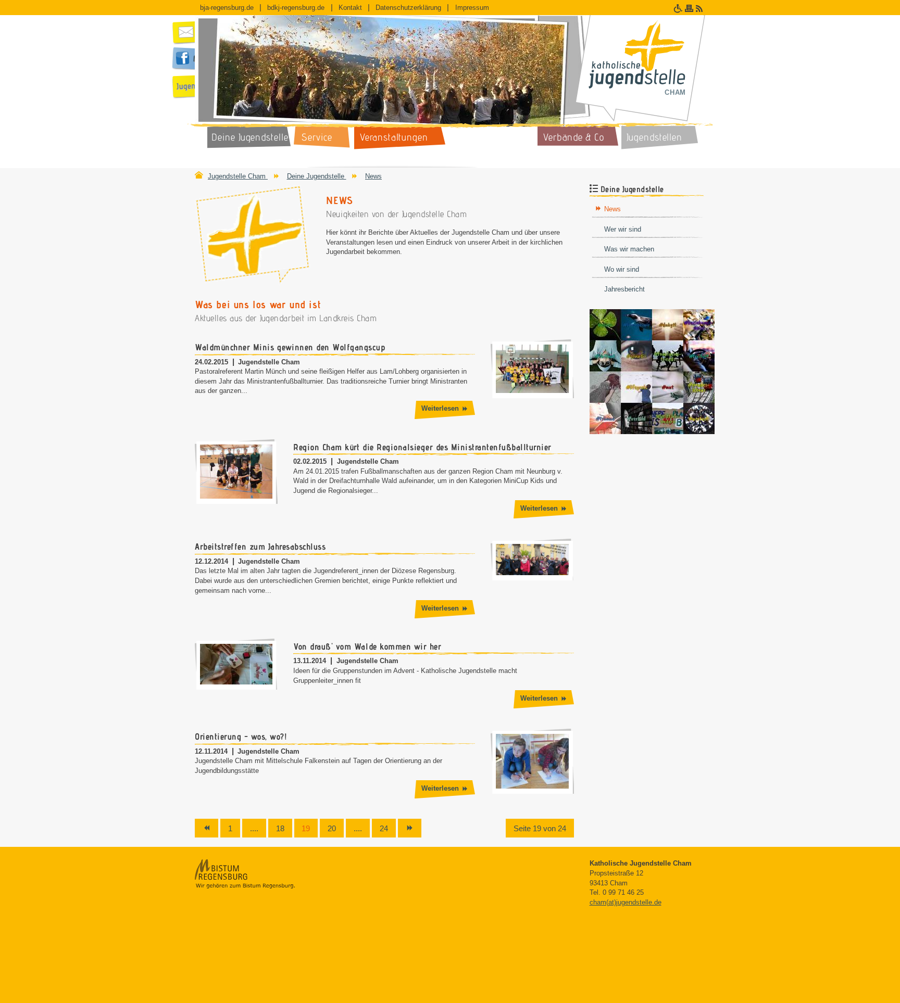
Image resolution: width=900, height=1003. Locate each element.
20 (332, 828)
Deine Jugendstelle (316, 176)
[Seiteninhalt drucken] (690, 9)
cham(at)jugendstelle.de (625, 902)
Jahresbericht (624, 289)
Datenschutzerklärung (408, 7)
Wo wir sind (621, 269)
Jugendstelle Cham (238, 176)
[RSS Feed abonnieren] (700, 9)
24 (384, 828)
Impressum (472, 7)
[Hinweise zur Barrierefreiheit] (679, 9)
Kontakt (350, 7)
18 (280, 828)
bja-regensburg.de (227, 7)
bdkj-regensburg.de (295, 7)
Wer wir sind (622, 229)
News (373, 176)
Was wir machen (629, 249)
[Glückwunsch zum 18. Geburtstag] (652, 371)
